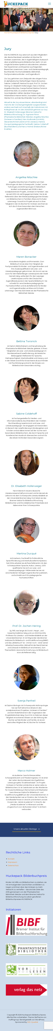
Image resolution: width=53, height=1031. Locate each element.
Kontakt (11, 859)
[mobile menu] (49, 4)
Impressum (12, 862)
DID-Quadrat (32, 1022)
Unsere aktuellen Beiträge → (27, 829)
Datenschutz (13, 865)
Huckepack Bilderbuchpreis (22, 33)
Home (7, 33)
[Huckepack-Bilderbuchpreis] (15, 4)
